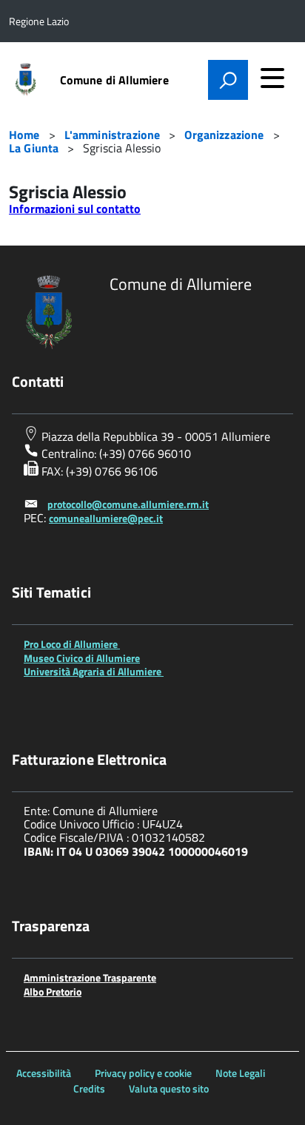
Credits (89, 1088)
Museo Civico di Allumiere (82, 658)
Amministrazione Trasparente (90, 977)
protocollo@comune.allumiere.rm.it (128, 504)
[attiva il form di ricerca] (228, 80)
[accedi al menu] (272, 77)
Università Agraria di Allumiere (94, 671)
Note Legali (240, 1073)
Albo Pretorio (52, 991)
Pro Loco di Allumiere (72, 644)
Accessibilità (43, 1073)
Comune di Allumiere (114, 80)
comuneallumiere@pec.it (106, 518)
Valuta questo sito (169, 1088)
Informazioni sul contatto (75, 208)
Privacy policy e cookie (143, 1073)
